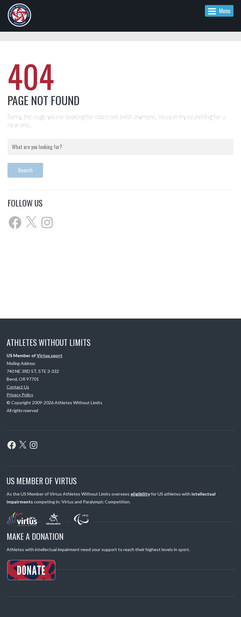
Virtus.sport (49, 355)
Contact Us (18, 386)
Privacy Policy (20, 394)
